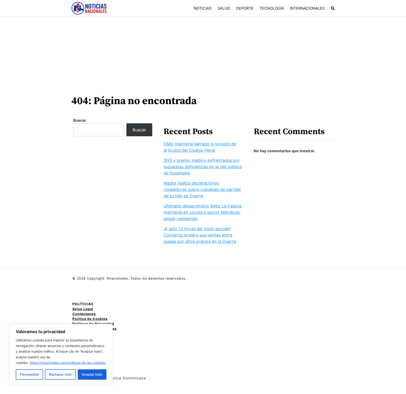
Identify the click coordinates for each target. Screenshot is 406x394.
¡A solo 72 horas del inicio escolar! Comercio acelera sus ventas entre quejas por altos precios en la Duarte (200, 235)
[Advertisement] (203, 52)
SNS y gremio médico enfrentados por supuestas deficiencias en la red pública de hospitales (203, 167)
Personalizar (29, 374)
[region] (61, 354)
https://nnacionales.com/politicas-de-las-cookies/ (68, 363)
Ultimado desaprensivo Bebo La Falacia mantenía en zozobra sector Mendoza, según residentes (203, 212)
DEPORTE (245, 8)
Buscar (79, 120)
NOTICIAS (202, 8)
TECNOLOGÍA (272, 8)
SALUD (224, 8)
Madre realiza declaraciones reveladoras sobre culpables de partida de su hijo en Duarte (202, 189)
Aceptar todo (92, 374)
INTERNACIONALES (307, 8)
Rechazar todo (60, 374)
